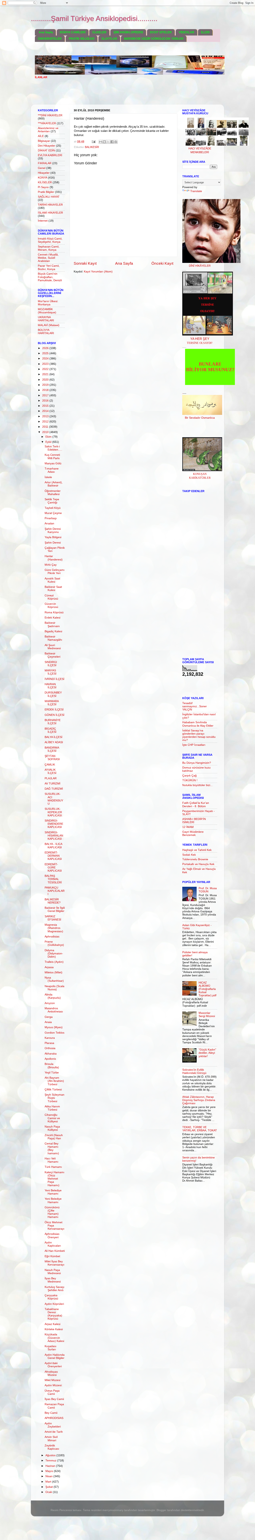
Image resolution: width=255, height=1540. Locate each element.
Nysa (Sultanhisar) (54, 979)
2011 (45, 426)
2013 (45, 416)
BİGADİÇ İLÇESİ (50, 730)
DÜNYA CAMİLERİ (72, 32)
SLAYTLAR (109, 38)
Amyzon (50, 1003)
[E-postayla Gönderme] (93, 141)
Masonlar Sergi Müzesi (207, 1014)
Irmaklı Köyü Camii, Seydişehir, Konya (50, 240)
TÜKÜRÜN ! (189, 780)
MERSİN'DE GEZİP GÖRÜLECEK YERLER (153, 38)
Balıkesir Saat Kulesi (53, 588)
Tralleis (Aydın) (54, 961)
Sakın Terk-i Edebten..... (53, 448)
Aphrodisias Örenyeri (52, 1235)
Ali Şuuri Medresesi (53, 647)
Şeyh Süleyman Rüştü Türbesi (54, 1098)
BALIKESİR (92, 147)
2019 (45, 384)
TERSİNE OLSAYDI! (200, 342)
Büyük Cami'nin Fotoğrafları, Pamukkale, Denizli (50, 277)
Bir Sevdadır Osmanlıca (200, 417)
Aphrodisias (52, 936)
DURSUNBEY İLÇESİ (53, 694)
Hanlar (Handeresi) (54, 558)
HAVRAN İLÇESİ (50, 686)
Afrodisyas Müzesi (51, 1373)
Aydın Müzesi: (53, 1385)
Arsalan (49, 523)
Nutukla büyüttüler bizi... (197, 785)
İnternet (43, 220)
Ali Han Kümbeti (55, 1250)
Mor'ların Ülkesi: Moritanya (48, 303)
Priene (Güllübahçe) (54, 943)
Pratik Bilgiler (46, 191)
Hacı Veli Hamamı (51, 1160)
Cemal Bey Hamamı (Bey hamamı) (52, 1148)
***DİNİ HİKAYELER (50, 115)
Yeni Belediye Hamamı (53, 1192)
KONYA (42, 177)
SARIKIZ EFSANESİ (53, 918)
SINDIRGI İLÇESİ (51, 664)
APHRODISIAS (54, 1418)
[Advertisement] (107, 94)
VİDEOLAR (186, 32)
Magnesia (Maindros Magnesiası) (54, 928)
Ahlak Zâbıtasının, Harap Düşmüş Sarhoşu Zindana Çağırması (198, 1100)
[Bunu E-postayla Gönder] (101, 142)
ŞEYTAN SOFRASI (52, 758)
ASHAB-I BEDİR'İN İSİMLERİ (194, 821)
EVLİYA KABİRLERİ (50, 155)
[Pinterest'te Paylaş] (116, 142)
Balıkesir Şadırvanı (52, 624)
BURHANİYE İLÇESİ (53, 722)
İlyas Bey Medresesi (53, 1280)
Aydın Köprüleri (54, 1303)
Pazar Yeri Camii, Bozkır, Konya (49, 267)
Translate (196, 191)
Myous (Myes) (54, 1027)
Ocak (49, 1492)
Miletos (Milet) (53, 972)
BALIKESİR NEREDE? (53, 901)
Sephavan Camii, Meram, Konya (48, 248)
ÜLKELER (99, 32)
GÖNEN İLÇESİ (54, 714)
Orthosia (50, 1048)
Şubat (49, 1486)
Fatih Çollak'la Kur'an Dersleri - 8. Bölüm (195, 804)
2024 (45, 358)
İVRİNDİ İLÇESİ (54, 679)
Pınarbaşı (51, 518)
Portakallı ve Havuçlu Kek (198, 864)
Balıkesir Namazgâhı (53, 638)
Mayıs (49, 1471)
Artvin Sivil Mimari (51, 1438)
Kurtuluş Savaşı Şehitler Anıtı (54, 1288)
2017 (45, 395)
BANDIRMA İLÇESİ (52, 749)
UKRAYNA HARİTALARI (46, 319)
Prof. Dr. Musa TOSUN (208, 890)
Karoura (50, 1037)
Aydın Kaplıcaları (53, 1244)
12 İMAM (188, 827)
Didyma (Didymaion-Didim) (54, 953)
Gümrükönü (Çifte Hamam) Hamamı (52, 1212)
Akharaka (51, 1053)
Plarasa (49, 1043)
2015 (45, 405)
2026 (45, 348)
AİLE (41, 136)
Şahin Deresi (53, 542)
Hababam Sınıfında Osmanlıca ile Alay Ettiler (197, 724)
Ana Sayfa (46, 32)
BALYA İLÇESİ (53, 737)
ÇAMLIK (50, 764)
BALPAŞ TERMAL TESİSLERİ (53, 879)
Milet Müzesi (52, 1380)
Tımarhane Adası (52, 470)
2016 (45, 400)
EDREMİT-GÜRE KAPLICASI (53, 867)
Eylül (48, 441)
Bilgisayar (44, 140)
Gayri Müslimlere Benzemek (193, 833)
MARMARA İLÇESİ (52, 703)
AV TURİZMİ (52, 783)
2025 (45, 353)
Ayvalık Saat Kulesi (52, 580)
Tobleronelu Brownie (195, 859)
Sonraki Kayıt (85, 263)
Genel (41, 168)
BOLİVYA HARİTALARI (46, 332)
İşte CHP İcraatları (193, 744)
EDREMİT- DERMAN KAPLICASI (53, 855)
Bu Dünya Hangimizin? (196, 762)
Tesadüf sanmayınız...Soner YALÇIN (194, 706)
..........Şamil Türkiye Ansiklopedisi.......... (94, 18)
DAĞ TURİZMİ (54, 788)
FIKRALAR (44, 163)
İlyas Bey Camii (54, 1399)
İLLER (205, 32)
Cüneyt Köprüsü (51, 597)
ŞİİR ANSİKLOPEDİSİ (128, 32)
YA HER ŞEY (199, 338)
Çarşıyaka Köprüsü (51, 1297)
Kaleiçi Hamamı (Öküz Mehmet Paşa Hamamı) (54, 1179)
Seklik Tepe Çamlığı (52, 501)
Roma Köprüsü (54, 612)
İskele (48, 477)
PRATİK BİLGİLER (81, 38)
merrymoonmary (112, 1510)
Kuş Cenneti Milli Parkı (52, 456)
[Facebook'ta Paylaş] (112, 142)
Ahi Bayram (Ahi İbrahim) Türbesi (54, 1081)
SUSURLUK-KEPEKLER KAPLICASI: (54, 812)
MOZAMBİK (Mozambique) (47, 311)
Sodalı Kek (189, 854)
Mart (48, 1481)
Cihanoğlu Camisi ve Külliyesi (52, 1118)
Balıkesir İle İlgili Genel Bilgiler (55, 909)
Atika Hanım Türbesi (52, 1108)
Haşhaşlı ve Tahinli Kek (197, 849)
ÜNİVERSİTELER (50, 38)
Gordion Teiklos (54, 1032)
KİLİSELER (45, 182)
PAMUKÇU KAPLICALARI (55, 891)
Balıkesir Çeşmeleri (52, 655)
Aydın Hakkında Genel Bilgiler (55, 1356)
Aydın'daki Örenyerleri (53, 1365)
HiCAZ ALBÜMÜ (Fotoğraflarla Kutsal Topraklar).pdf (207, 989)
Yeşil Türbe (52, 1072)
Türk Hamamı (53, 1166)
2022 (45, 369)
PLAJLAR (51, 778)
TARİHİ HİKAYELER (50, 204)
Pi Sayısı (43, 187)
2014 (45, 410)
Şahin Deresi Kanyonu (53, 530)
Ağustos (50, 1455)
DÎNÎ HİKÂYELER (200, 265)
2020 (45, 379)
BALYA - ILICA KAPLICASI (53, 846)
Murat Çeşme (53, 513)
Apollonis (50, 1058)
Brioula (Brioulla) (52, 1066)
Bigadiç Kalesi (53, 631)
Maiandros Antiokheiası (54, 1010)
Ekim (48, 436)
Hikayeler (44, 172)
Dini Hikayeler (46, 145)
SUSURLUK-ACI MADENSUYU (54, 798)
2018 (45, 390)
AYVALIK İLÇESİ (50, 771)
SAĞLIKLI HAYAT (49, 196)
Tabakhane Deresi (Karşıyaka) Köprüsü (53, 1314)
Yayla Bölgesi (53, 537)
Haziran (50, 1465)
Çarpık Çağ (189, 775)
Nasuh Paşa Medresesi (53, 1272)
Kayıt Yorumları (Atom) (98, 271)
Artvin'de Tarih (54, 1431)
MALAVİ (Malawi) (48, 325)
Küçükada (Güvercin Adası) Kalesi (54, 1337)
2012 (45, 421)
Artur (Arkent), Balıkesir (54, 484)
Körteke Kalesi (54, 1329)
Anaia (48, 1022)
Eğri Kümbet (52, 1256)
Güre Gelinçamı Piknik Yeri (55, 571)
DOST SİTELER (161, 32)
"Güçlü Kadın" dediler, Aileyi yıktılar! (207, 1053)
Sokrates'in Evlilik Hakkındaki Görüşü (194, 1071)
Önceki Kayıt (162, 263)
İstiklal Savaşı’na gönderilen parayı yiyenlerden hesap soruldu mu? (199, 735)
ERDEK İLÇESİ (54, 709)
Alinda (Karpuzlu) (53, 996)
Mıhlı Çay (51, 564)
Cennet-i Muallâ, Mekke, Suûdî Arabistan (48, 257)
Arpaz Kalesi (52, 1324)
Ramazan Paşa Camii (54, 1406)
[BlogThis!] (104, 142)
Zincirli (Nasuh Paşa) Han (54, 1137)
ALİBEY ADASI (54, 742)
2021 (45, 374)
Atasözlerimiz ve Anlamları (48, 130)
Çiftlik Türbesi (53, 1089)
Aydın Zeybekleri (53, 1425)
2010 (45, 432)
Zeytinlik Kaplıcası (52, 1447)
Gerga (49, 1016)
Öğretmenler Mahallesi (53, 492)
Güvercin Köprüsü (51, 605)
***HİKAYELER (47, 123)
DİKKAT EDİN (46, 150)
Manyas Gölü (53, 463)
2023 (45, 363)
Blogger (161, 1510)
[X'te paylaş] (108, 142)
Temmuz (51, 1460)
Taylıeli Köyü (53, 507)
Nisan (49, 1476)
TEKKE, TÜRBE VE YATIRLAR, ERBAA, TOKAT (199, 1129)
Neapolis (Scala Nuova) (54, 988)
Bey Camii (51, 1412)
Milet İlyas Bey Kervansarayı (54, 1263)
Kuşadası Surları (50, 1348)
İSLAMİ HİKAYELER (50, 212)
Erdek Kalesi (52, 617)
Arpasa (49, 967)
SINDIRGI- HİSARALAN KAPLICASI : (54, 835)
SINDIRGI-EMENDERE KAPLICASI (54, 824)
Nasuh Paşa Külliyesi (52, 1128)
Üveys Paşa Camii (52, 1392)
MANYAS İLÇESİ (50, 672)
